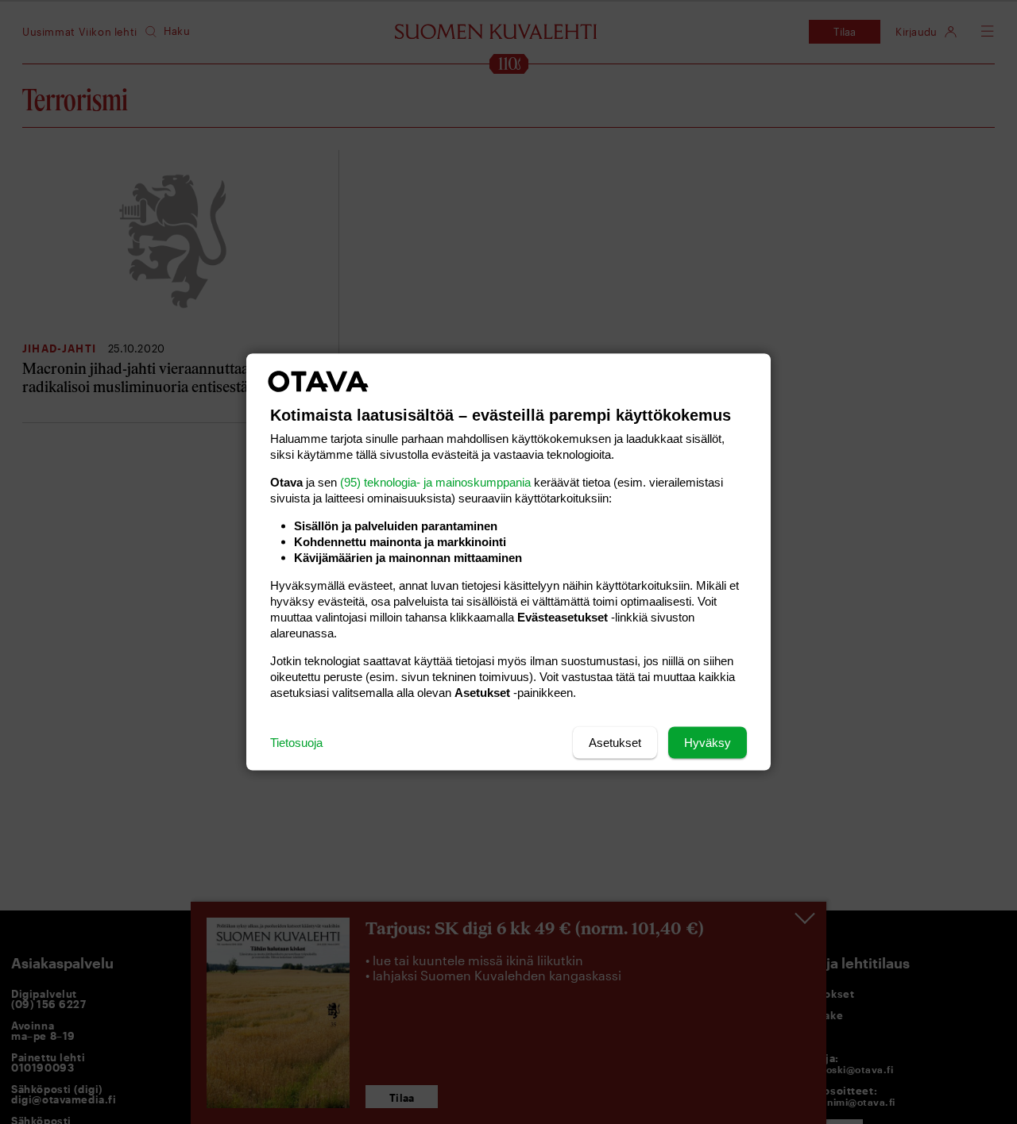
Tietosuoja (296, 742)
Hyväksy (707, 742)
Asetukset (615, 742)
